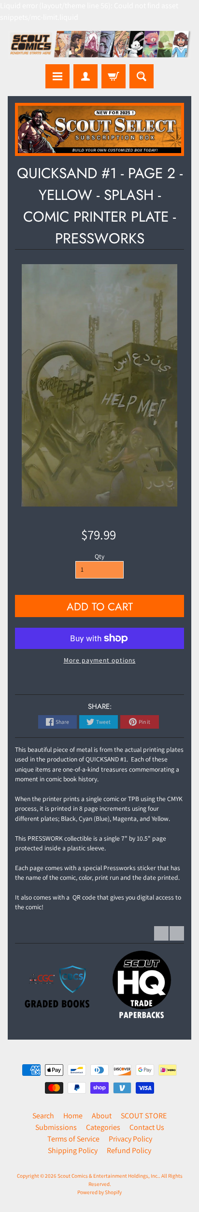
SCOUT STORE (144, 1116)
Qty (99, 556)
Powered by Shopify (99, 1192)
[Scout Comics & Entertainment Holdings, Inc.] (99, 45)
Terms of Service (73, 1139)
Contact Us (146, 1127)
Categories (103, 1127)
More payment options (100, 660)
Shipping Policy (73, 1150)
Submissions (56, 1127)
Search (43, 1116)
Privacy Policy (130, 1139)
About (102, 1116)
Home (73, 1116)
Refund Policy (129, 1150)
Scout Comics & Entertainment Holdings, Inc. (108, 1175)
